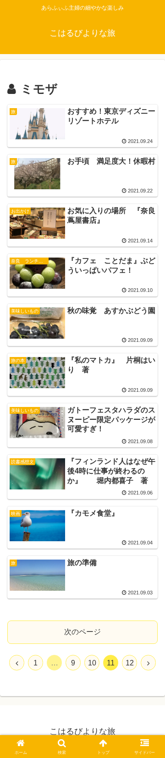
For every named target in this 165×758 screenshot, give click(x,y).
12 (130, 663)
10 (92, 663)
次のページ (82, 632)
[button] (37, 123)
